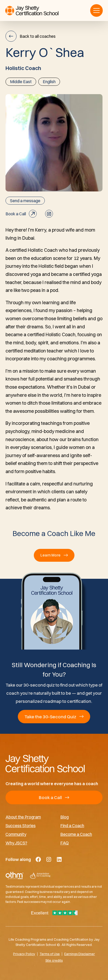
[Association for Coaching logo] (40, 875)
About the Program (23, 816)
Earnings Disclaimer (79, 954)
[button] (96, 10)
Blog (64, 816)
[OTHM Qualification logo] (15, 875)
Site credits (54, 960)
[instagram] (49, 214)
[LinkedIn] (59, 859)
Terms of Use (50, 954)
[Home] (54, 763)
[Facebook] (38, 859)
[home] (31, 10)
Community (16, 834)
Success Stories (21, 825)
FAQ (64, 842)
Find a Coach (72, 825)
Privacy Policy (24, 954)
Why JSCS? (16, 842)
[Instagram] (49, 859)
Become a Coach (76, 834)
